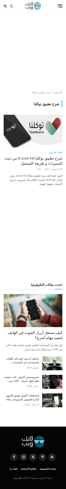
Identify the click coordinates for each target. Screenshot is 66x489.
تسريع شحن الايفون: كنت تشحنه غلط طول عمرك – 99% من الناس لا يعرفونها (21, 381)
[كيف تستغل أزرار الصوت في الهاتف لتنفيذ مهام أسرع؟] (33, 310)
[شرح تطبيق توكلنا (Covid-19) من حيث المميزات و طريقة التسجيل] (33, 131)
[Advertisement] (33, 51)
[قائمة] (60, 6)
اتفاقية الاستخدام (28, 469)
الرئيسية (58, 92)
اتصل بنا (13, 469)
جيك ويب (17, 477)
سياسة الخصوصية (48, 469)
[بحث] (6, 6)
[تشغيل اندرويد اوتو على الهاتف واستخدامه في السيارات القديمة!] (52, 363)
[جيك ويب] (33, 6)
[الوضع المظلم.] (11, 6)
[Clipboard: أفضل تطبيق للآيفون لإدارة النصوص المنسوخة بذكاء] (52, 400)
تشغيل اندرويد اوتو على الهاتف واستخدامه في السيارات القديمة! (22, 362)
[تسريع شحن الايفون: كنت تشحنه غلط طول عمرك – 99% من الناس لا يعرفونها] (52, 382)
